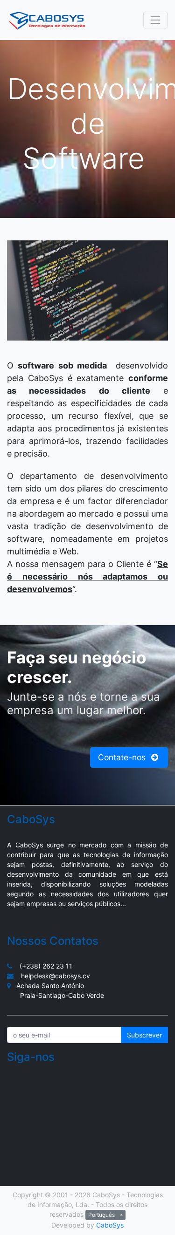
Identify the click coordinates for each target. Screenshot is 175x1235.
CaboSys (110, 1225)
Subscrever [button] (144, 1035)
